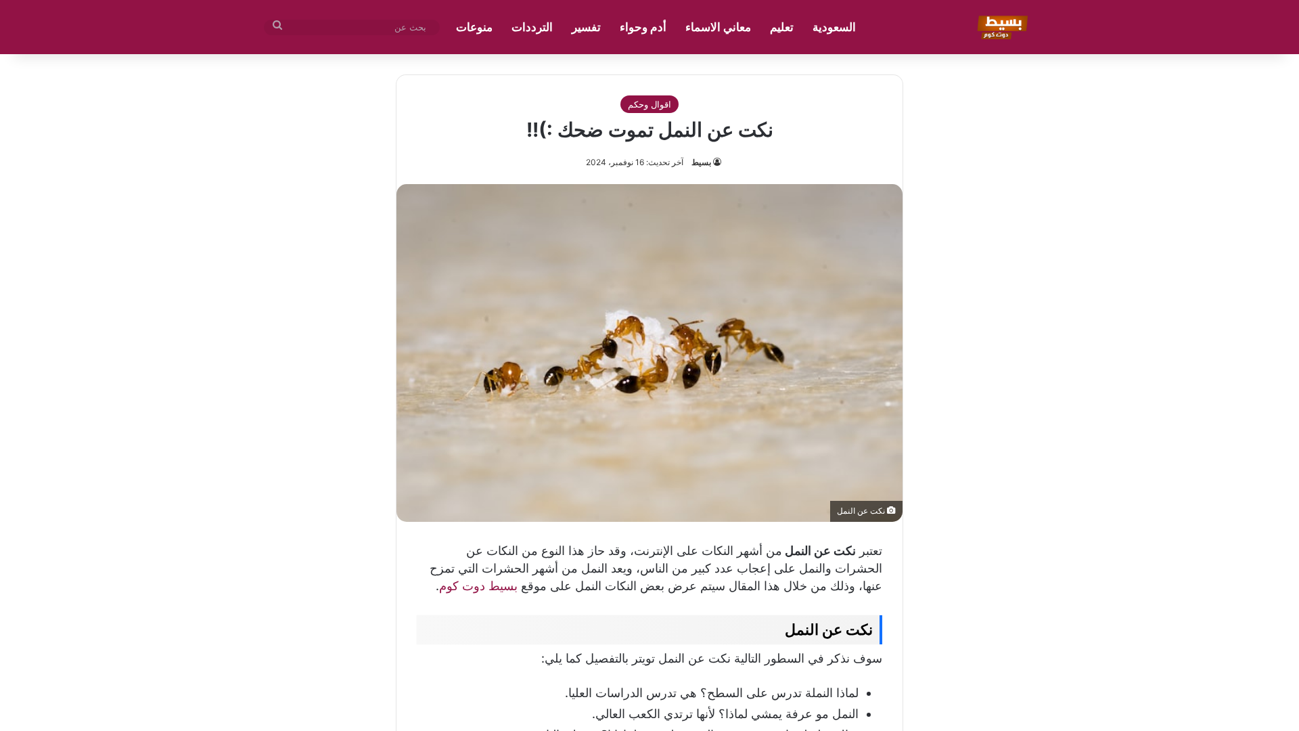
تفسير (586, 27)
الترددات (532, 27)
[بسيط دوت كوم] (1000, 27)
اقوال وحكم (649, 104)
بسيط (701, 162)
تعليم (782, 27)
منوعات (474, 27)
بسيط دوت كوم (478, 586)
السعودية (834, 27)
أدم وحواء (643, 27)
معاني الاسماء (718, 27)
